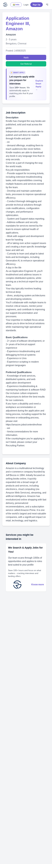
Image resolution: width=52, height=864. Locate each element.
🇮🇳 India (16, 5)
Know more (37, 584)
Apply (26, 57)
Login (26, 4)
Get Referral (26, 64)
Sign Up (36, 4)
